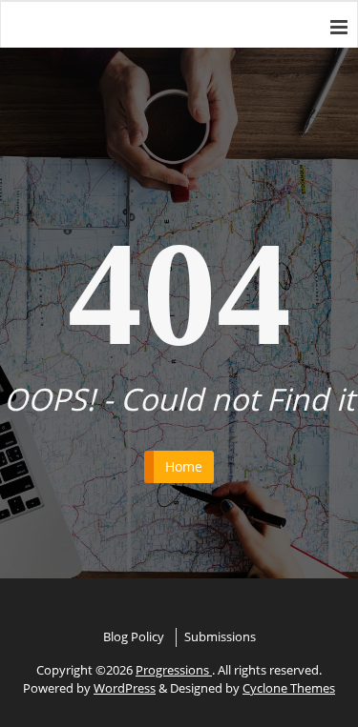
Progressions (174, 669)
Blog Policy (133, 636)
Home (183, 466)
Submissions (220, 636)
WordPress (125, 688)
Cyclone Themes (288, 688)
